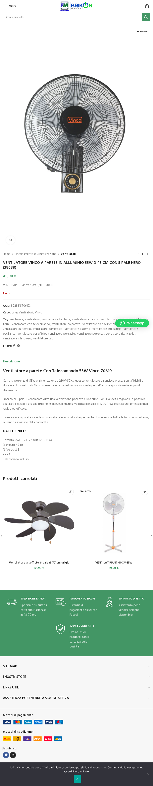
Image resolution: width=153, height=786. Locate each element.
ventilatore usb (43, 338)
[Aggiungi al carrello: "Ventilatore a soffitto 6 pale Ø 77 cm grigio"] (70, 491)
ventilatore (32, 319)
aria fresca (16, 319)
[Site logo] (76, 6)
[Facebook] (6, 755)
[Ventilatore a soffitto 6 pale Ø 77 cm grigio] (39, 522)
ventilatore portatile (61, 333)
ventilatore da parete (66, 324)
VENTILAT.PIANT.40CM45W (113, 562)
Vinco (38, 312)
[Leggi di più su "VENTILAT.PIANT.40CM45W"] (144, 491)
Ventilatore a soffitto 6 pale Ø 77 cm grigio (39, 562)
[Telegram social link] (18, 346)
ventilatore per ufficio (32, 333)
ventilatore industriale (106, 329)
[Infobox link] (27, 607)
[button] (132, 323)
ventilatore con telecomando (31, 324)
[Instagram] (13, 755)
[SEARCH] (146, 17)
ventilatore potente (90, 333)
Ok (77, 778)
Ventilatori (68, 254)
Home (6, 254)
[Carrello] (147, 6)
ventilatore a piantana (115, 319)
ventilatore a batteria (56, 319)
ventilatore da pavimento (99, 324)
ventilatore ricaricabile (120, 333)
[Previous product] (138, 254)
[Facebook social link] (14, 346)
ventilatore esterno (77, 329)
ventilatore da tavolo (17, 329)
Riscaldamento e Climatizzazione (35, 254)
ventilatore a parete (85, 319)
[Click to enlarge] (10, 240)
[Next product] (147, 254)
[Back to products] (142, 254)
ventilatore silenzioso (17, 338)
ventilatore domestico (47, 329)
